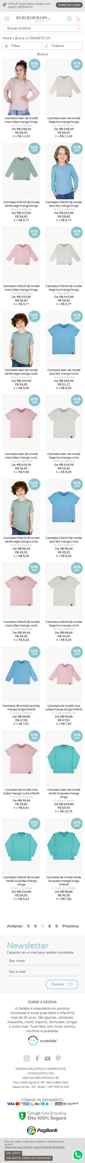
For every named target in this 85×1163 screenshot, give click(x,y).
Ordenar (57, 46)
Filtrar (15, 46)
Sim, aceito (13, 1153)
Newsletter (40, 947)
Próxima (70, 926)
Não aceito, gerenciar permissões (28, 1158)
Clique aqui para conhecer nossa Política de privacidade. (35, 1147)
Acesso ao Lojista (69, 5)
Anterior (15, 926)
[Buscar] (78, 28)
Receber (58, 984)
